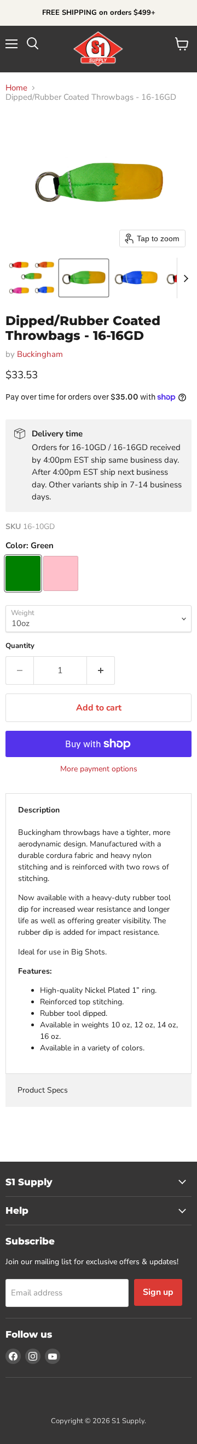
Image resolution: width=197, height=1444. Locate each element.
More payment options (98, 769)
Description (39, 810)
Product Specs (43, 1090)
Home (16, 88)
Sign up (158, 1292)
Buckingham (40, 354)
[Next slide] (185, 278)
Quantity (19, 646)
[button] (31, 278)
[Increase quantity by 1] (101, 670)
